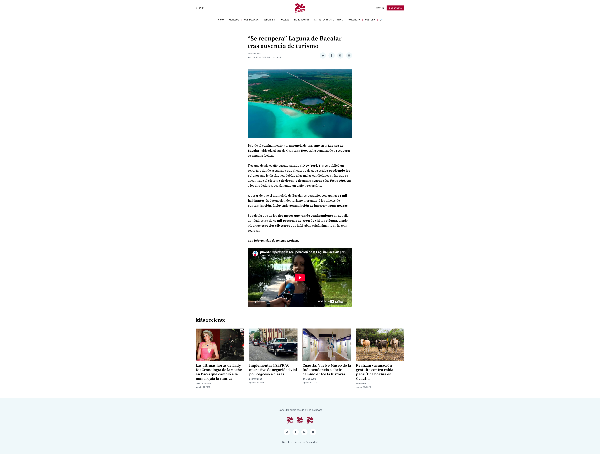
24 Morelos (256, 379)
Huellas (284, 20)
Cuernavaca (251, 20)
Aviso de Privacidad (306, 442)
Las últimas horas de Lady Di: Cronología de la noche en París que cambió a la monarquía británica (219, 372)
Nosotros (287, 442)
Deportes (269, 20)
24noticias (254, 53)
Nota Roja (354, 20)
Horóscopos (301, 20)
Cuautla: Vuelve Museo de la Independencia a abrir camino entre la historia (326, 370)
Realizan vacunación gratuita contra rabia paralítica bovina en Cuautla (374, 372)
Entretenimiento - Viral (328, 20)
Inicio (221, 20)
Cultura (370, 20)
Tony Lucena (203, 383)
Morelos (234, 20)
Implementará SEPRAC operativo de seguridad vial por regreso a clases (273, 370)
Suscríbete (395, 8)
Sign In (380, 8)
